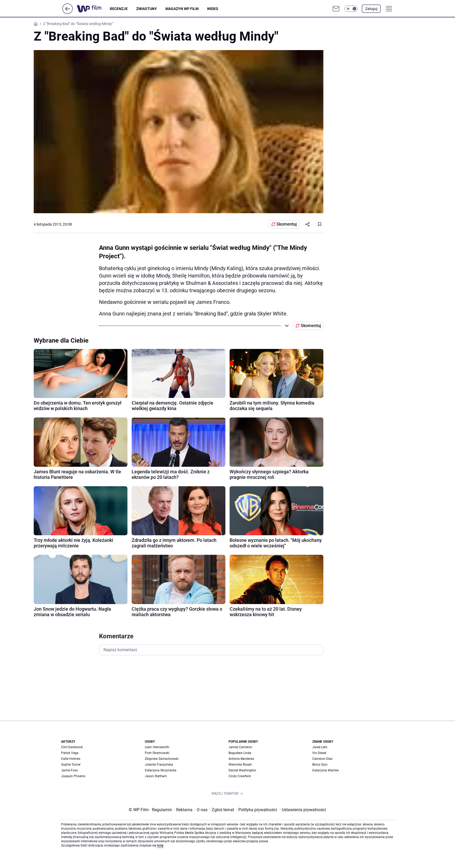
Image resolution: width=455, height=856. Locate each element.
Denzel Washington (242, 770)
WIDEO (212, 9)
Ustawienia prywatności (303, 809)
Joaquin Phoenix (73, 776)
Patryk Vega (69, 753)
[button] (351, 9)
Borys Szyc (320, 764)
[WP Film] (93, 8)
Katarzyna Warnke (325, 770)
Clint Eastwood (72, 747)
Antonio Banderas (241, 759)
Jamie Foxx (69, 770)
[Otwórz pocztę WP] (336, 8)
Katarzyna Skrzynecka (160, 770)
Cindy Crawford (240, 776)
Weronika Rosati (240, 764)
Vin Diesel (319, 753)
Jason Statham (156, 776)
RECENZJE (119, 9)
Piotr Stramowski (157, 753)
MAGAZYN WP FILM (182, 9)
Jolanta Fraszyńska (159, 764)
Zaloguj (371, 9)
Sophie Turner (71, 764)
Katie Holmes (70, 759)
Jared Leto (319, 747)
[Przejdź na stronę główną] (67, 12)
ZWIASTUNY (146, 9)
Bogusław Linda (240, 753)
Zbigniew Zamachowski (162, 759)
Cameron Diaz (322, 759)
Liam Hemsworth (157, 747)
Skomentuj (286, 224)
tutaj (160, 845)
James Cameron (240, 747)
